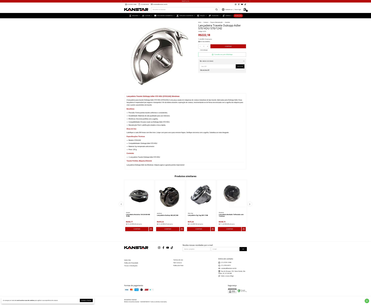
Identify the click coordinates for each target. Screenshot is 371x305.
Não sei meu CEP (204, 70)
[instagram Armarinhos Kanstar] (235, 4)
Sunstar (128, 212)
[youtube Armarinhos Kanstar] (242, 4)
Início (199, 22)
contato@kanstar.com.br (160, 4)
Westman (221, 212)
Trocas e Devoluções (130, 266)
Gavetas (227, 22)
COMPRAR (137, 229)
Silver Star (190, 213)
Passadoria (215, 15)
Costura (147, 15)
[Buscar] (216, 9)
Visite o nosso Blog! (227, 276)
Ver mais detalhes (205, 41)
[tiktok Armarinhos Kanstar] (245, 4)
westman (159, 213)
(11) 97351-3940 (132, 4)
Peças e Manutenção (216, 22)
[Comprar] (151, 229)
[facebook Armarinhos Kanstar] (238, 4)
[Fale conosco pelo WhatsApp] (367, 301)
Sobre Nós (127, 260)
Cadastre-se (228, 9)
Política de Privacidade (131, 263)
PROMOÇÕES (238, 15)
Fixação (202, 15)
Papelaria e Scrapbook (186, 15)
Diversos (228, 15)
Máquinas (135, 15)
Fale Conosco (177, 263)
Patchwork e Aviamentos (165, 15)
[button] (222, 54)
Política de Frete (178, 265)
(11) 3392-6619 (145, 4)
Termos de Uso (178, 260)
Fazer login (238, 9)
